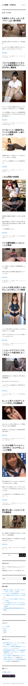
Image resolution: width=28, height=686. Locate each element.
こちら (17, 566)
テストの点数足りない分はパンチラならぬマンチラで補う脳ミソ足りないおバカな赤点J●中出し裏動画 (14, 604)
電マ (3, 548)
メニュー (23, 4)
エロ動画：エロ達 (6, 672)
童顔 (20, 393)
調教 (6, 281)
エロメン (17, 56)
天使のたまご (17, 547)
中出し (10, 56)
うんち (12, 644)
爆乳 (4, 281)
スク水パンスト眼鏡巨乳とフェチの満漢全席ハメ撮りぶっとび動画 (13, 132)
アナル (17, 123)
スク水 (20, 56)
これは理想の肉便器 (10, 177)
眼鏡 (5, 171)
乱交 (20, 235)
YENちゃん (17, 280)
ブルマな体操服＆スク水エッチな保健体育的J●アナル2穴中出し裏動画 (13, 65)
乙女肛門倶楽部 (6, 344)
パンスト (23, 169)
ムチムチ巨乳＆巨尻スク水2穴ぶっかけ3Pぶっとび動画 (14, 288)
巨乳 (3, 171)
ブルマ (23, 123)
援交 (6, 439)
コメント (11, 57)
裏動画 (13, 56)
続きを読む (4, 52)
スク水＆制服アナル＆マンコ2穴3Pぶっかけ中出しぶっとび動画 (13, 447)
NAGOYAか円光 (19, 438)
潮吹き (5, 630)
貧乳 (7, 57)
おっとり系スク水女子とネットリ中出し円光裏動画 (13, 402)
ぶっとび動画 (11, 169)
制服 (9, 504)
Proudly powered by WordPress (17, 683)
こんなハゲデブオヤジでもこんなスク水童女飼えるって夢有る (13, 352)
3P (15, 343)
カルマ (17, 169)
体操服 (9, 124)
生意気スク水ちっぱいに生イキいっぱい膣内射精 (13, 19)
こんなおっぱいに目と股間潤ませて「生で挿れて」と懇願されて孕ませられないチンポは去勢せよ (14, 595)
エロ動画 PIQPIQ (9, 5)
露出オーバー (5, 237)
